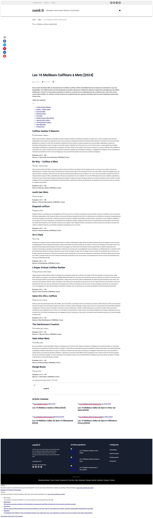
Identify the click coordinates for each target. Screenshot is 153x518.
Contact (53, 2)
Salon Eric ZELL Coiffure (43, 120)
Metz (39, 19)
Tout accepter (17, 490)
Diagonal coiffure (41, 113)
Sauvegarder (4, 516)
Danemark (100, 480)
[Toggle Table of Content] (33, 104)
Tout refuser (9, 490)
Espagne (106, 480)
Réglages (3, 490)
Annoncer (46, 2)
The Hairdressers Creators (44, 122)
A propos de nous (37, 2)
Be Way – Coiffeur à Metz (43, 109)
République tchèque (43, 480)
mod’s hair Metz (41, 111)
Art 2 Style (39, 116)
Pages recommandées (40, 465)
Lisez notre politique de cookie (84, 488)
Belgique (88, 480)
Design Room (40, 126)
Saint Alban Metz (41, 124)
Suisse (57, 480)
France (52, 480)
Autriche (94, 480)
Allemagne (82, 480)
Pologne (112, 480)
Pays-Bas (71, 480)
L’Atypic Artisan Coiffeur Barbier (45, 118)
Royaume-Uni (64, 480)
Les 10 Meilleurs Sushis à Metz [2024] (49, 408)
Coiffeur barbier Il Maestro (44, 107)
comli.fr (38, 10)
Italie (76, 480)
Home (34, 19)
